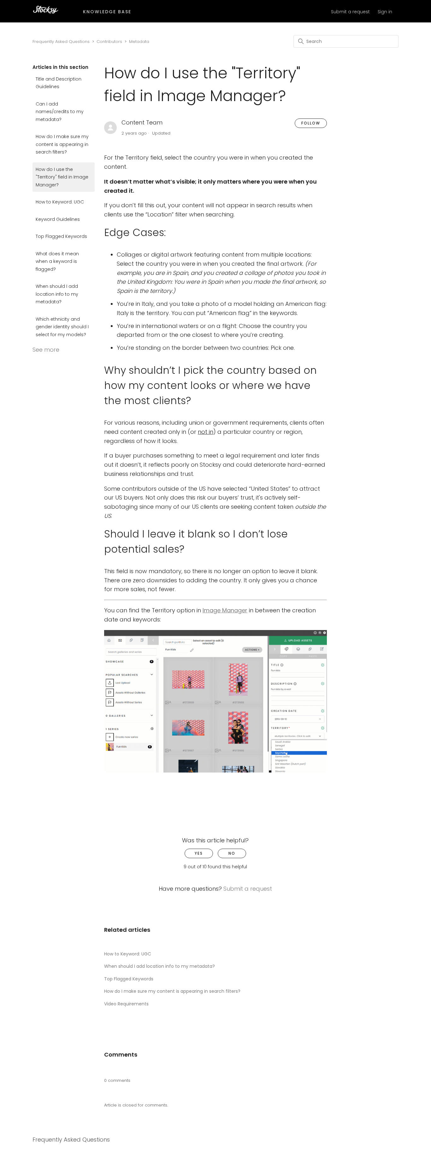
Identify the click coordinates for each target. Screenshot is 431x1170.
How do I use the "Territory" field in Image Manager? (62, 177)
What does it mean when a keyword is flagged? (57, 261)
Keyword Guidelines (58, 219)
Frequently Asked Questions (61, 42)
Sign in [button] (385, 12)
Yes (199, 853)
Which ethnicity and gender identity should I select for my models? (62, 327)
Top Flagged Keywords (61, 236)
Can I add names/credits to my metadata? (60, 112)
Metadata (139, 42)
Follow (310, 123)
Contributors (109, 42)
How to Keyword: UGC (60, 202)
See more (45, 350)
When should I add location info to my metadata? (57, 294)
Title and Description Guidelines (58, 83)
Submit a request (350, 12)
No (231, 853)
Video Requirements (126, 1004)
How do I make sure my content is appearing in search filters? (62, 144)
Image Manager (225, 610)
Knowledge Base (107, 12)
